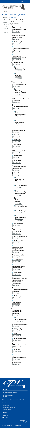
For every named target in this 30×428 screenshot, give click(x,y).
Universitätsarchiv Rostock (9, 392)
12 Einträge (16, 51)
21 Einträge (16, 315)
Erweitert (6, 20)
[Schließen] (12, 62)
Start (22, 1)
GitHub (6, 417)
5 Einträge (15, 285)
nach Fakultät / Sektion (6, 29)
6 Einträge (18, 94)
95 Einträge (16, 252)
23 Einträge (16, 269)
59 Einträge (16, 257)
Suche (5, 14)
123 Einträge (16, 64)
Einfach (6, 17)
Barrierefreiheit (6, 409)
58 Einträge (16, 261)
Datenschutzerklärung (8, 407)
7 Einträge (18, 118)
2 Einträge (15, 31)
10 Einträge (16, 132)
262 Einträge (16, 351)
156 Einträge (16, 233)
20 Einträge (16, 170)
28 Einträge (16, 86)
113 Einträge (16, 335)
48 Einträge (16, 44)
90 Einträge (16, 141)
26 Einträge (16, 331)
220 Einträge (16, 364)
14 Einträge (16, 326)
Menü (5, 12)
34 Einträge (16, 274)
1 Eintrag (18, 70)
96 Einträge (16, 137)
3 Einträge (15, 305)
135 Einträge (16, 162)
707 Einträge (16, 175)
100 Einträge (16, 346)
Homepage (5, 415)
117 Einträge (16, 146)
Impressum (5, 406)
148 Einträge (16, 102)
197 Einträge (16, 59)
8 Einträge (15, 108)
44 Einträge (16, 238)
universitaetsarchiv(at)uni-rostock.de (14, 400)
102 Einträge (16, 340)
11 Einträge (16, 225)
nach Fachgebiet (6, 23)
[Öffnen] (12, 34)
